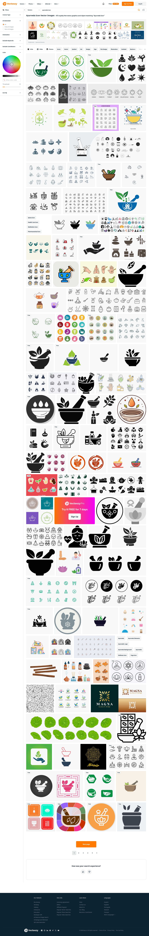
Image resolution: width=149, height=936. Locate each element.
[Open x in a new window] (55, 930)
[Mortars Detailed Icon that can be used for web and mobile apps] (86, 383)
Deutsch (106, 910)
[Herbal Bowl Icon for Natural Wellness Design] (132, 357)
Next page (86, 844)
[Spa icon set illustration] (39, 438)
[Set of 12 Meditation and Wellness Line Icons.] (63, 383)
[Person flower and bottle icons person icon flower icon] (128, 671)
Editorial (47, 4)
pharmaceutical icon (34, 231)
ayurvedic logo (123, 644)
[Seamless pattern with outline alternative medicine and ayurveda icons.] (40, 698)
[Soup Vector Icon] (39, 510)
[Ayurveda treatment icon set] (81, 175)
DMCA (58, 905)
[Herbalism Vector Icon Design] (66, 274)
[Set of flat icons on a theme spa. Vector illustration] (101, 328)
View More (137, 35)
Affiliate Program (62, 907)
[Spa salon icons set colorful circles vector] (71, 328)
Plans (110, 4)
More (55, 4)
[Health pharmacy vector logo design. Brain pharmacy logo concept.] (40, 67)
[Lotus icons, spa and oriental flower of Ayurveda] (41, 93)
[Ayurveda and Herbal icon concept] (133, 118)
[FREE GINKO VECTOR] (72, 118)
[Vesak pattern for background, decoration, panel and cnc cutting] (40, 816)
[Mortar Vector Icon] (54, 786)
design (88, 49)
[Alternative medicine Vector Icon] (67, 621)
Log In (140, 4)
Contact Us (82, 905)
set (81, 49)
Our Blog (82, 910)
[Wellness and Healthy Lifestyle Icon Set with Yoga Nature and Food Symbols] (131, 67)
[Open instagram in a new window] (44, 930)
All (5, 24)
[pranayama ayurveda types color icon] (61, 647)
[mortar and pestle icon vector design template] (108, 175)
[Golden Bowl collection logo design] (56, 462)
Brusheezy (37, 902)
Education (37, 912)
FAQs (80, 902)
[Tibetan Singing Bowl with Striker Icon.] (104, 357)
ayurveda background (125, 649)
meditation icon (33, 227)
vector (66, 49)
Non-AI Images (9, 29)
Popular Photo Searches (64, 912)
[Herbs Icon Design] (127, 462)
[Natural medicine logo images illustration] (71, 67)
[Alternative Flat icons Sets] (69, 562)
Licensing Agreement (63, 902)
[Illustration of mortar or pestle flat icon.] (132, 274)
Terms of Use (102, 930)
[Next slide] (143, 49)
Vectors (22, 4)
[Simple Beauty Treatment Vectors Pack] (128, 247)
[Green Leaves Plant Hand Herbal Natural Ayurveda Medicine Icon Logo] (39, 757)
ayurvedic (139, 649)
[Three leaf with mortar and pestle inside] (72, 357)
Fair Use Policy (119, 930)
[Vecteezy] (10, 4)
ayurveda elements (134, 638)
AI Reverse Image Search (41, 917)
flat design (103, 49)
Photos (31, 4)
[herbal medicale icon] (101, 67)
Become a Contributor (85, 912)
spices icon (31, 217)
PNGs (41, 49)
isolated (123, 49)
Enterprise (37, 910)
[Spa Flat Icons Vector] (41, 485)
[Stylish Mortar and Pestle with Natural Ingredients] (107, 146)
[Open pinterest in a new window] (50, 930)
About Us (82, 907)
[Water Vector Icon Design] (40, 409)
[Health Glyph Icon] (75, 537)
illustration (114, 49)
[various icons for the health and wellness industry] (73, 485)
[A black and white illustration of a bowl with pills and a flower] (131, 728)
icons (58, 49)
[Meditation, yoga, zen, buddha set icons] (47, 146)
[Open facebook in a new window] (41, 930)
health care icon (33, 222)
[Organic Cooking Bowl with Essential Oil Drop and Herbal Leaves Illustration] (131, 409)
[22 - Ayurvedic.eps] (66, 438)
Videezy (36, 907)
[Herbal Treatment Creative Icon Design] (135, 510)
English (106, 902)
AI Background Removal (41, 920)
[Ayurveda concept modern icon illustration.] (37, 647)
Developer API (38, 915)
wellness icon (122, 655)
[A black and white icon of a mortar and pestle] (39, 357)
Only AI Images (9, 27)
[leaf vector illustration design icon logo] (100, 786)
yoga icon (134, 655)
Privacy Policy (110, 930)
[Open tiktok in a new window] (53, 930)
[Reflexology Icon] (72, 93)
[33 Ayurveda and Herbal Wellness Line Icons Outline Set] (107, 300)
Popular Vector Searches (64, 910)
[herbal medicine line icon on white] (39, 118)
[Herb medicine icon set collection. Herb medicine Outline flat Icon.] (114, 591)
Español (106, 905)
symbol (74, 49)
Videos (39, 4)
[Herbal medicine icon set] (102, 409)
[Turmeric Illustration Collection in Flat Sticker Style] (101, 671)
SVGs (31, 49)
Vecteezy (36, 905)
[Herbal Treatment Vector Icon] (100, 537)
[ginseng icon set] (39, 274)
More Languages (109, 914)
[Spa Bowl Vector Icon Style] (109, 510)
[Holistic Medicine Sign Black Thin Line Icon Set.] (46, 175)
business (132, 49)
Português (107, 907)
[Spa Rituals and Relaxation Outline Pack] (44, 537)
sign (95, 49)
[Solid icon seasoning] (93, 438)
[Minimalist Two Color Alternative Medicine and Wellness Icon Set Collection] (36, 383)
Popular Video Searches (64, 915)
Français (106, 912)
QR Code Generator (39, 922)
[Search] (139, 10)
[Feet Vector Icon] (71, 816)
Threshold (6, 84)
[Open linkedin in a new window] (47, 930)
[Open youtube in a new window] (58, 930)
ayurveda (121, 638)
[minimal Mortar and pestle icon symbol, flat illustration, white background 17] (35, 462)
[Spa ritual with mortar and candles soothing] (39, 621)
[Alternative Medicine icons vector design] (131, 328)
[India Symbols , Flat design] (132, 621)
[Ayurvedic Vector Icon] (87, 462)
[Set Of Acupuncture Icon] (98, 274)
